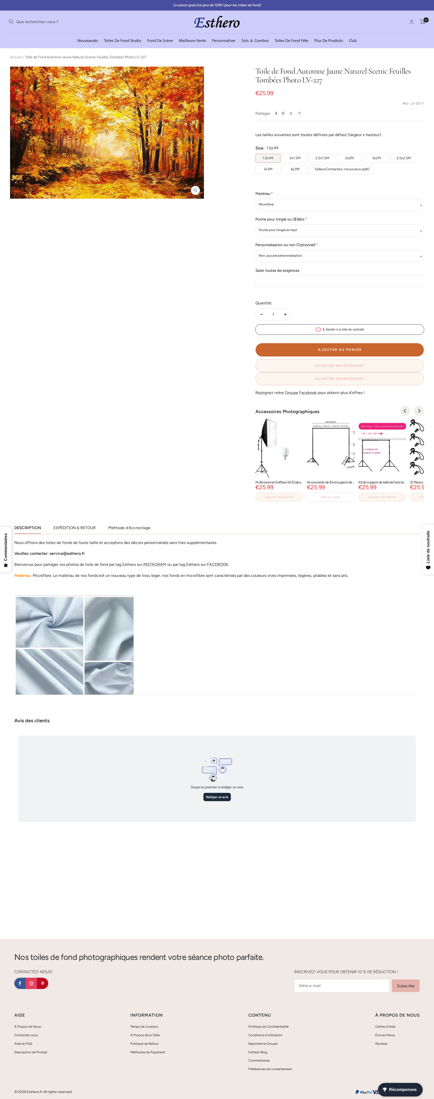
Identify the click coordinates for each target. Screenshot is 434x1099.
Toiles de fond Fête (291, 40)
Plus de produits (328, 40)
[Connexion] (411, 22)
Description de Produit (30, 1052)
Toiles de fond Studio (122, 40)
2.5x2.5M (404, 158)
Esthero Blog (257, 1052)
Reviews (381, 1044)
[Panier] (422, 21)
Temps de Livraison (144, 1026)
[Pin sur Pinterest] (283, 113)
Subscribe (406, 985)
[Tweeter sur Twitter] (291, 113)
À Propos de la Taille (145, 1035)
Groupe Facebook (301, 392)
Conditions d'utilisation (265, 1035)
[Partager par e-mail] (299, 113)
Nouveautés (87, 40)
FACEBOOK (217, 564)
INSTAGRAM (154, 564)
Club (353, 40)
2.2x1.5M (322, 158)
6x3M (295, 169)
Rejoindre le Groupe (263, 1044)
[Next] (419, 411)
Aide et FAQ (23, 1044)
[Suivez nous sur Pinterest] (42, 983)
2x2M (349, 158)
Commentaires (259, 1060)
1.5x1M (268, 158)
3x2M (376, 158)
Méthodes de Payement (147, 1052)
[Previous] (405, 411)
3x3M (268, 169)
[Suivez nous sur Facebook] (20, 983)
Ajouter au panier (279, 497)
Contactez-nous (26, 1035)
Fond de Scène (160, 40)
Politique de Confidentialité (268, 1026)
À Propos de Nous (27, 1026)
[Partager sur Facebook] (276, 113)
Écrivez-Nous (385, 1035)
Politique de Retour (144, 1044)
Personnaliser (224, 40)
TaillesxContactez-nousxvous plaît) (341, 169)
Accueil (16, 57)
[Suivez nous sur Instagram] (31, 983)
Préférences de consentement (270, 1069)
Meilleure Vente (192, 40)
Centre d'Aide (385, 1026)
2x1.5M (295, 158)
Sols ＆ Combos (255, 40)
